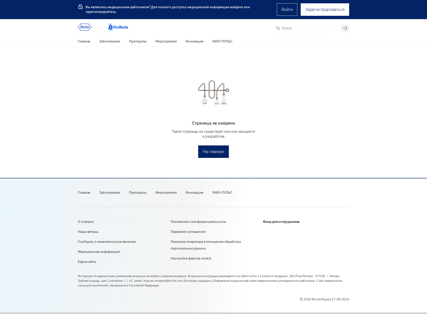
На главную (213, 152)
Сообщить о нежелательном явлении (107, 241)
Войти (287, 9)
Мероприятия (166, 41)
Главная (84, 41)
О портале (86, 221)
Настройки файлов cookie (191, 258)
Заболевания (109, 41)
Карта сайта (87, 261)
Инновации (194, 41)
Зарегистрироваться (324, 9)
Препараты (138, 41)
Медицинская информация (99, 251)
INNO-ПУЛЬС (222, 41)
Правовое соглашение (188, 231)
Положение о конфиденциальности (198, 221)
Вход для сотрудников (281, 221)
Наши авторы (88, 231)
